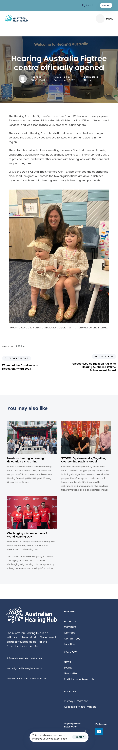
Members (70, 627)
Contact (69, 632)
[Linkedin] (23, 346)
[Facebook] (17, 346)
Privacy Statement (76, 701)
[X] (19, 346)
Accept (80, 737)
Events (68, 667)
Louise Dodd (37, 80)
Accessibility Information (80, 707)
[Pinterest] (21, 346)
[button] (88, 5)
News (87, 80)
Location (69, 644)
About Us (70, 621)
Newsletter (71, 673)
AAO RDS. (38, 668)
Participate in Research (79, 679)
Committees (72, 638)
